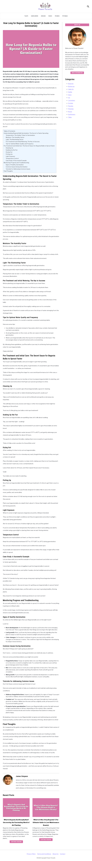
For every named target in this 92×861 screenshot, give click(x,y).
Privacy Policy (31, 854)
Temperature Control (12, 158)
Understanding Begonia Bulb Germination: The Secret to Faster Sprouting (26, 133)
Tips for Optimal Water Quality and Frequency (19, 143)
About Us (56, 854)
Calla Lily (71, 89)
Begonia (70, 83)
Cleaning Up (9, 148)
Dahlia (70, 92)
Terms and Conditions (44, 854)
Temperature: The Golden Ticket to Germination (20, 135)
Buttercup (71, 86)
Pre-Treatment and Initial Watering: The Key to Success (23, 141)
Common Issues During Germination (16, 167)
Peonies (57, 16)
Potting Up (9, 154)
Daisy (70, 95)
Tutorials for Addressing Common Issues (18, 169)
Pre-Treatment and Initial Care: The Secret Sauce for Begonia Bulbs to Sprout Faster (29, 146)
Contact (62, 854)
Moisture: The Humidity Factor (15, 137)
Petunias (65, 16)
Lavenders (71, 100)
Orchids (43, 16)
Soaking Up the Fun (11, 150)
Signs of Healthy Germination (15, 164)
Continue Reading (16, 841)
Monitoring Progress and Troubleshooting (16, 162)
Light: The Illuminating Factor (14, 139)
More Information (77, 72)
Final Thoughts (8, 171)
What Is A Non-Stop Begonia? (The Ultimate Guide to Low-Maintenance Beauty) (46, 822)
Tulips (26, 16)
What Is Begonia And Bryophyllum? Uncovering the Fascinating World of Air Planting (16, 822)
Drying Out (9, 152)
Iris (69, 97)
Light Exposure (10, 156)
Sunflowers (34, 16)
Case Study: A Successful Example (16, 160)
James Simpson (22, 776)
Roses (50, 16)
